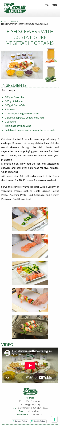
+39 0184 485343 (24, 408)
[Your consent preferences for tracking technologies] (54, 419)
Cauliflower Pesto (22, 198)
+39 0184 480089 (40, 408)
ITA (46, 5)
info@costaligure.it (33, 411)
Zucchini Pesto (18, 194)
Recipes (14, 21)
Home (4, 21)
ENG (54, 5)
